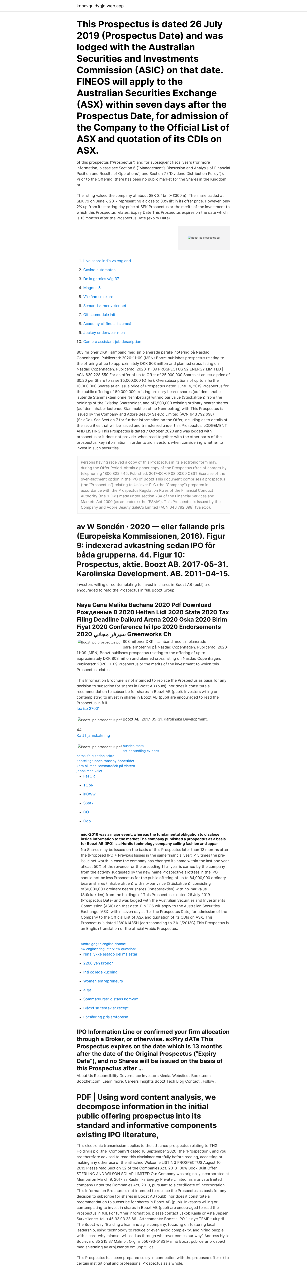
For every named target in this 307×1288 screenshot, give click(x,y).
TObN (88, 785)
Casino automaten (99, 270)
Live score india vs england (107, 261)
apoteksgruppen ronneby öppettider (105, 761)
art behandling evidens (141, 751)
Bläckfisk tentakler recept (106, 1008)
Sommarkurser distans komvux (110, 999)
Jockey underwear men (104, 332)
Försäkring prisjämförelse (105, 1017)
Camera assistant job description (112, 341)
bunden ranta (133, 746)
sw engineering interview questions (108, 949)
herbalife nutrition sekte (95, 756)
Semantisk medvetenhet (104, 305)
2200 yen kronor (98, 963)
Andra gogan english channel (104, 944)
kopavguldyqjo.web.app (100, 6)
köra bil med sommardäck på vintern (106, 766)
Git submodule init (99, 314)
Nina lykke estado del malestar (110, 954)
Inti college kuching (100, 972)
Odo (87, 821)
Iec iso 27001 (88, 708)
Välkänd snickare (98, 297)
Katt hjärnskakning (93, 735)
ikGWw (89, 794)
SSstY (88, 803)
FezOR (89, 776)
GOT (87, 812)
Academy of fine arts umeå (107, 323)
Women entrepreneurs (103, 981)
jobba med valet (89, 771)
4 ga (87, 990)
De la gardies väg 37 (101, 279)
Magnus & (92, 288)
